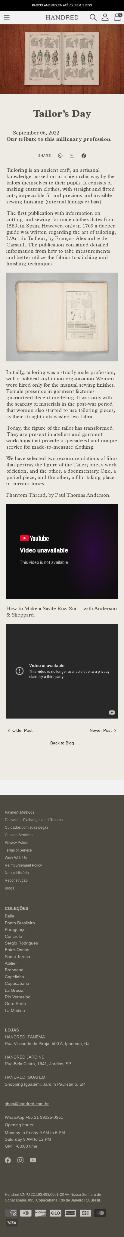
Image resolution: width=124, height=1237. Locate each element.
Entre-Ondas (17, 949)
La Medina (15, 1010)
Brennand (14, 969)
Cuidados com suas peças (26, 827)
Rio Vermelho (17, 996)
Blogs (9, 888)
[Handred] (62, 17)
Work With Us (16, 858)
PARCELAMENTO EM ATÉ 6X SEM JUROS (62, 5)
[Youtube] (33, 1160)
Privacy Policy (16, 842)
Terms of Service (18, 850)
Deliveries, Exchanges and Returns (34, 820)
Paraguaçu (15, 929)
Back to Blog (62, 743)
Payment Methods (19, 812)
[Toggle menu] (6, 17)
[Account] (106, 17)
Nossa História (17, 873)
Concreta (13, 936)
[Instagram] (20, 1160)
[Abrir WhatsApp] (109, 1222)
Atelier (11, 963)
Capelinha (14, 976)
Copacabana (17, 983)
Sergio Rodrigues (21, 943)
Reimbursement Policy (23, 865)
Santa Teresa (17, 956)
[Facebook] (8, 1160)
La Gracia (14, 990)
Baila (9, 916)
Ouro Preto (15, 1003)
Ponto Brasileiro (20, 922)
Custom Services (19, 835)
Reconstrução (16, 880)
